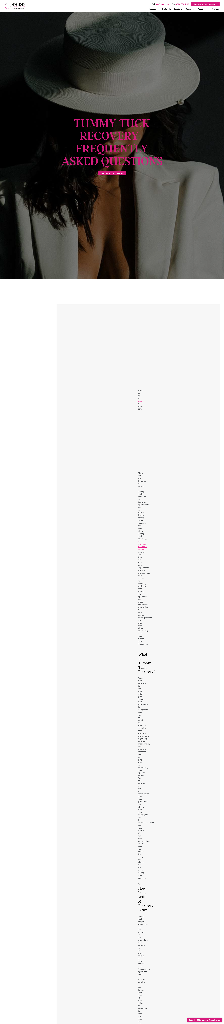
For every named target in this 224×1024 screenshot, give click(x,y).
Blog (140, 401)
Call (193, 1020)
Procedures (153, 9)
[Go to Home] (14, 6)
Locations (178, 9)
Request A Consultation (205, 4)
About (200, 9)
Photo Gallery (167, 9)
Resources (190, 9)
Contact (215, 9)
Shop (209, 9)
